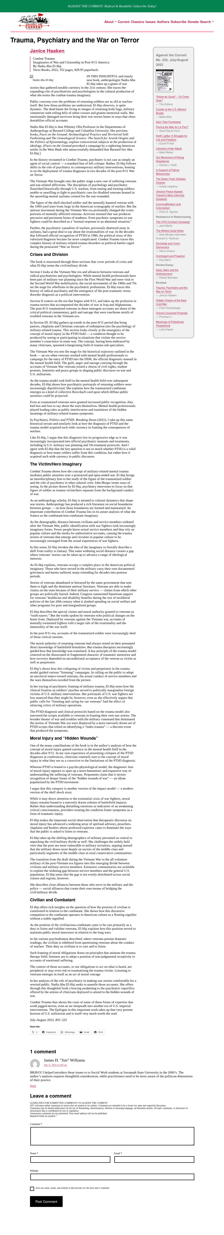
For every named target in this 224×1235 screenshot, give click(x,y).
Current (124, 21)
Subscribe (178, 21)
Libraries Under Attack (169, 148)
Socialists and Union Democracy (168, 245)
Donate (193, 21)
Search (205, 21)
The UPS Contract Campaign (173, 222)
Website (34, 1170)
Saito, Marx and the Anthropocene (167, 272)
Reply (33, 1085)
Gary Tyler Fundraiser (168, 122)
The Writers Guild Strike (170, 231)
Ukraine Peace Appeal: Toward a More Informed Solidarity (170, 195)
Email (118, 1153)
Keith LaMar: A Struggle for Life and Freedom (171, 137)
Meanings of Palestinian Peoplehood (170, 323)
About (109, 21)
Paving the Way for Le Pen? (172, 127)
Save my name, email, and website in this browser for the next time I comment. (73, 1188)
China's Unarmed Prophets (171, 313)
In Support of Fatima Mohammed (167, 172)
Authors (163, 21)
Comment (36, 1124)
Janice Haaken (47, 50)
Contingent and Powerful (170, 256)
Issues (150, 21)
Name (34, 1153)
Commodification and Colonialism (168, 206)
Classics (137, 21)
